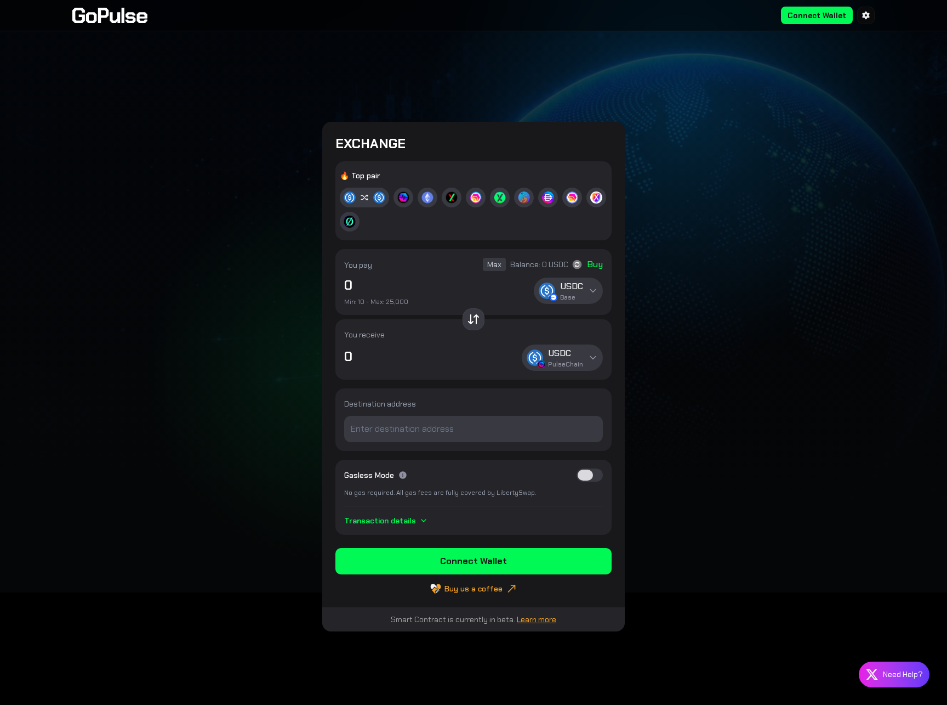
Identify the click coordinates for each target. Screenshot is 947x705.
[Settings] (866, 15)
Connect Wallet (817, 15)
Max (494, 264)
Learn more (536, 619)
